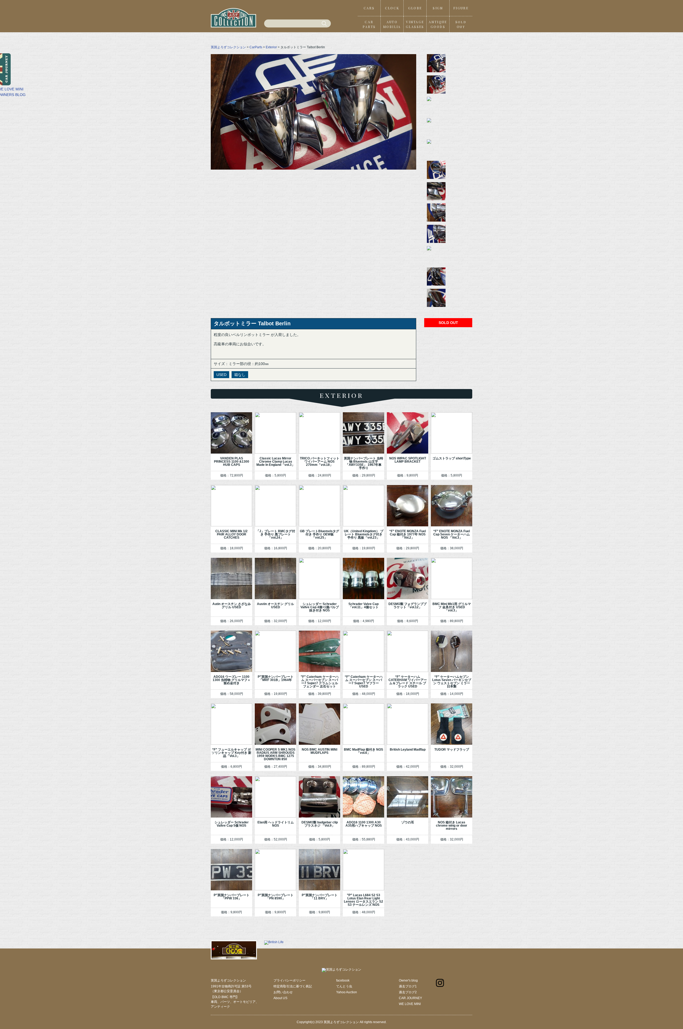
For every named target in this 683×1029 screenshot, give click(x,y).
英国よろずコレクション (228, 47)
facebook (343, 980)
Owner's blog (408, 980)
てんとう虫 (344, 986)
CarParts (255, 47)
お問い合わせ (283, 992)
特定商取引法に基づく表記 (292, 986)
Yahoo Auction (346, 992)
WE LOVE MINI (410, 1004)
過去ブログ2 (408, 992)
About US (280, 998)
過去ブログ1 (408, 986)
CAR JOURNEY (410, 998)
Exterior (271, 47)
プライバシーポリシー (289, 980)
